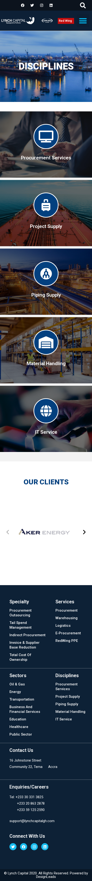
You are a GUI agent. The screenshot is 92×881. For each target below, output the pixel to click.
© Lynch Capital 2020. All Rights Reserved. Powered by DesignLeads (46, 875)
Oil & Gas (17, 684)
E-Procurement (68, 633)
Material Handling (70, 712)
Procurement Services (66, 686)
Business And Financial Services (24, 709)
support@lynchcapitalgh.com (31, 821)
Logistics (63, 625)
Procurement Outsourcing (20, 612)
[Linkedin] (50, 5)
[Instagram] (41, 5)
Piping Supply (66, 704)
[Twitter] (32, 5)
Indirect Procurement (27, 635)
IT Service (63, 719)
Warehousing (66, 618)
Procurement (66, 610)
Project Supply (67, 696)
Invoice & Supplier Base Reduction (24, 644)
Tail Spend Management (20, 625)
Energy (15, 692)
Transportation (21, 699)
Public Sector (20, 734)
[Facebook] (22, 5)
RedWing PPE (66, 641)
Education (17, 719)
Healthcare (18, 727)
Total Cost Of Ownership (20, 657)
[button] (83, 5)
